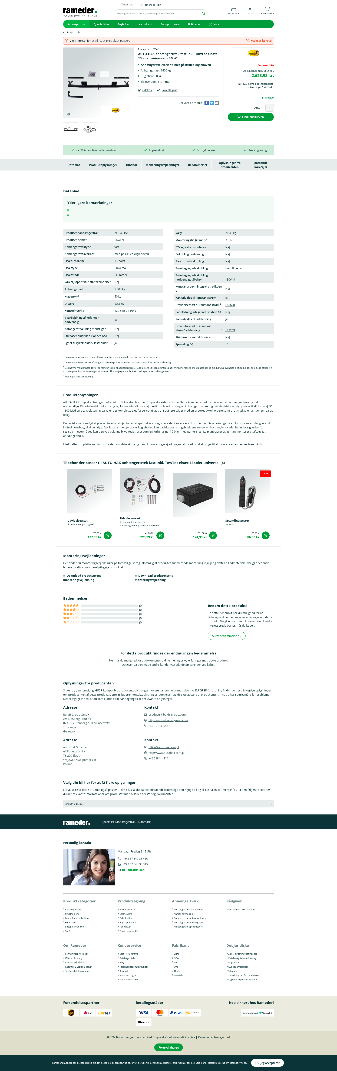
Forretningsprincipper (76, 953)
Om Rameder (74, 945)
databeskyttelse (238, 1062)
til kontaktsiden (133, 870)
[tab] (70, 130)
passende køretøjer (260, 165)
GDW (176, 958)
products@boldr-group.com (167, 715)
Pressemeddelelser (75, 962)
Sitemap (232, 971)
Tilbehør (131, 165)
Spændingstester (237, 521)
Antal (257, 108)
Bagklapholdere (128, 922)
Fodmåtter (70, 922)
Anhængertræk (76, 24)
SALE (217, 24)
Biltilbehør (194, 24)
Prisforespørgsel (128, 975)
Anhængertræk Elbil (184, 913)
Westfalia (178, 975)
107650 (230, 305)
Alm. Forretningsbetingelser (242, 953)
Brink (176, 953)
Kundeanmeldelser (238, 966)
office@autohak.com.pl (163, 747)
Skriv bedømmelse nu (226, 636)
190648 (230, 279)
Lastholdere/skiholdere (77, 918)
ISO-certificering (73, 958)
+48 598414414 (158, 758)
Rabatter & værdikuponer (78, 966)
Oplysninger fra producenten (230, 165)
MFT (176, 962)
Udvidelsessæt (77, 521)
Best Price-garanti (129, 953)
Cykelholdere (102, 24)
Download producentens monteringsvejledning (82, 578)
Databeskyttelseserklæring (242, 958)
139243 (230, 330)
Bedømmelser (197, 165)
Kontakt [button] (128, 4)
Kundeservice (129, 945)
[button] (249, 10)
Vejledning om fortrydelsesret (243, 975)
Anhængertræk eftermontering (190, 918)
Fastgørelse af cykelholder (241, 909)
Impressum (234, 962)
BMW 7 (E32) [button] (74, 804)
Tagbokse (123, 24)
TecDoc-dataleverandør (77, 971)
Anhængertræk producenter (188, 926)
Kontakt (124, 971)
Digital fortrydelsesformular (242, 979)
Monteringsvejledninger (162, 165)
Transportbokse (170, 24)
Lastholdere (145, 24)
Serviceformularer (129, 979)
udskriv (147, 90)
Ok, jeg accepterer (267, 1063)
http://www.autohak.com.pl (166, 753)
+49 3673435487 (159, 726)
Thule (177, 971)
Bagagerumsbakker (75, 926)
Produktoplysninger (103, 165)
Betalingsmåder (128, 958)
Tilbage (69, 32)
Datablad (74, 165)
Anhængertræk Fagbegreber (188, 922)
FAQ (122, 962)
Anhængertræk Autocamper (188, 909)
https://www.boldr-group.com (168, 720)
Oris (176, 966)
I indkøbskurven (253, 117)
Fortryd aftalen (168, 1047)
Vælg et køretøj (261, 41)
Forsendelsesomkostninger (134, 966)
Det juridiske (237, 945)
